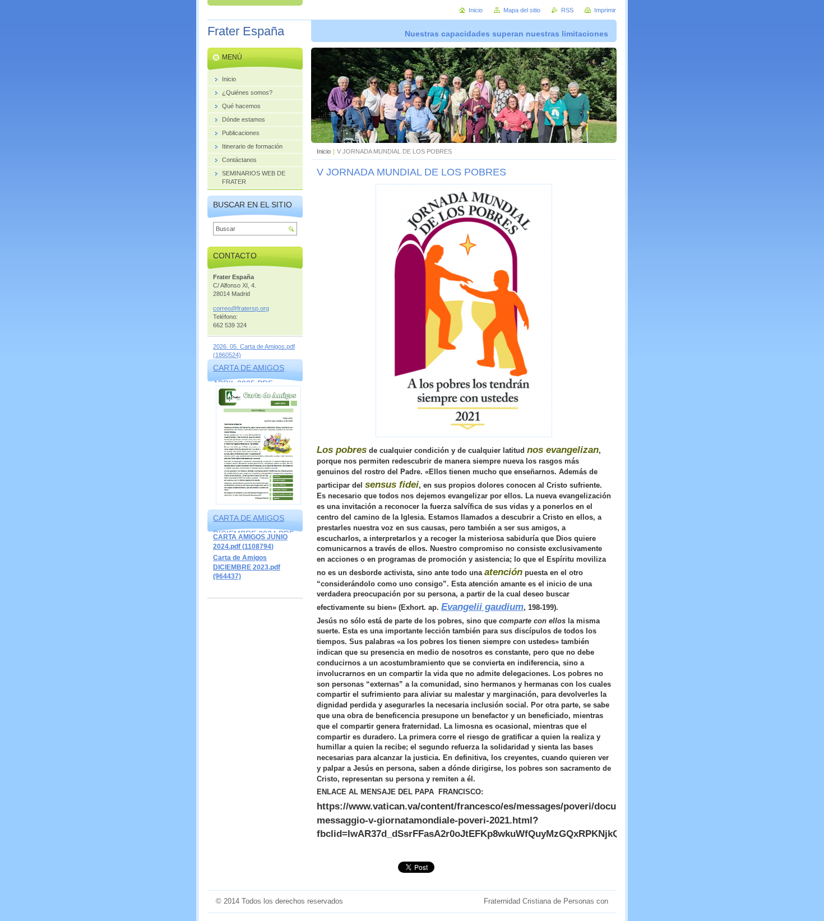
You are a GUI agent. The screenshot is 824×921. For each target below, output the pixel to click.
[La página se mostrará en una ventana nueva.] (464, 435)
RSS (567, 10)
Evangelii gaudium (482, 606)
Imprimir (605, 10)
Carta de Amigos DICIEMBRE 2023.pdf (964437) (246, 567)
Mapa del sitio (521, 10)
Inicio (324, 151)
